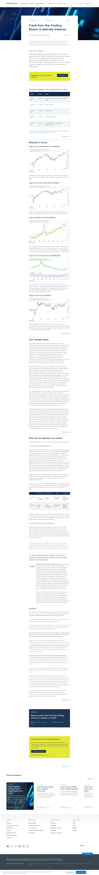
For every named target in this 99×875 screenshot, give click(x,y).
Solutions (40, 3)
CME (74, 823)
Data (32, 3)
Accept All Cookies (81, 872)
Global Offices (32, 823)
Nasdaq (65, 557)
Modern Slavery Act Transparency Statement (73, 863)
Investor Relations (11, 832)
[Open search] (78, 3)
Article (47, 555)
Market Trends (32, 557)
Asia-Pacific (31, 832)
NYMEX (75, 828)
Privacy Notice (37, 863)
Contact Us (9, 837)
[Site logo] (11, 3)
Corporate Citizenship (12, 825)
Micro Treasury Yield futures (41, 559)
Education (61, 3)
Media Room (9, 828)
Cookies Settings (70, 872)
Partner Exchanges (33, 825)
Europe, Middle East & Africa (35, 830)
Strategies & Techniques (42, 557)
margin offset (32, 519)
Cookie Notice (44, 863)
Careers (8, 830)
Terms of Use (51, 863)
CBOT (74, 825)
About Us (8, 823)
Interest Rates (52, 557)
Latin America (32, 828)
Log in (48, 755)
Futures (57, 555)
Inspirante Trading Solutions (38, 555)
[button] (49, 160)
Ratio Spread (59, 557)
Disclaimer (30, 863)
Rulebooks (53, 825)
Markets (24, 3)
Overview (53, 823)
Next (90, 796)
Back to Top (66, 136)
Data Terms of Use (59, 863)
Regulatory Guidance (56, 828)
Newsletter (52, 555)
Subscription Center (11, 835)
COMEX (75, 830)
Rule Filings (54, 830)
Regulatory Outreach (56, 832)
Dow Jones (31, 559)
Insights (52, 3)
